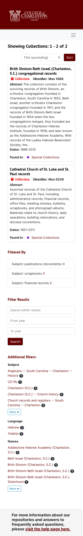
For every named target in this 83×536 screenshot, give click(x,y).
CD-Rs (13, 382)
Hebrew (14, 427)
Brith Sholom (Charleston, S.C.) (31, 465)
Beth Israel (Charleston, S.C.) (29, 458)
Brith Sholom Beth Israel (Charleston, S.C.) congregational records (40, 71)
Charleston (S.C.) (21, 388)
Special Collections (45, 157)
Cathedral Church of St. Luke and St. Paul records (39, 171)
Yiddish (13, 433)
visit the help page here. (47, 529)
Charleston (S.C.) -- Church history (34, 394)
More (13, 412)
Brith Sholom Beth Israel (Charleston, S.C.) (39, 471)
